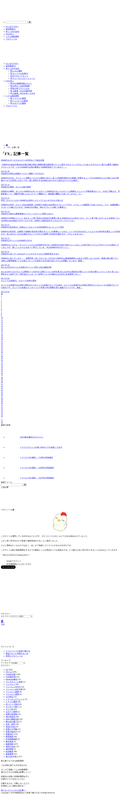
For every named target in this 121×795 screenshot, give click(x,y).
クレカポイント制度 (14, 682)
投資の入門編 (11, 729)
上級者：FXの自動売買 (22, 91)
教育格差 (9, 737)
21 (2, 341)
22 (2, 343)
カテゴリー (5, 616)
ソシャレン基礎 (12, 692)
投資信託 (9, 734)
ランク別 (9, 709)
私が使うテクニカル (21, 88)
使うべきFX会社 (12, 32)
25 (2, 350)
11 (2, 320)
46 (2, 395)
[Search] (29, 22)
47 (2, 397)
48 (2, 399)
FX (7, 670)
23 (2, 346)
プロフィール (11, 39)
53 (2, 410)
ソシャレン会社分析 (14, 689)
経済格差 (9, 751)
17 (2, 333)
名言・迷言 (10, 724)
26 (2, 352)
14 (2, 326)
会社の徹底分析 (12, 719)
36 (2, 373)
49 (2, 401)
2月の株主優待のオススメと (31, 437)
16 (2, 331)
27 (2, 354)
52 (2, 407)
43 (2, 388)
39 (2, 380)
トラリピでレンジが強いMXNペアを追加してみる (41, 447)
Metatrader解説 (11, 679)
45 (2, 392)
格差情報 (9, 744)
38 (2, 378)
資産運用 (9, 754)
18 (2, 335)
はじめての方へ (12, 27)
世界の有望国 (11, 714)
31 (2, 363)
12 (2, 322)
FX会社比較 (11, 674)
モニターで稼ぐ (12, 707)
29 (2, 358)
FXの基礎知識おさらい (22, 83)
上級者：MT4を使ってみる (23, 93)
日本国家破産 (11, 739)
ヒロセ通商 (17, 71)
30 (2, 360)
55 (2, 414)
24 (2, 348)
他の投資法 (10, 717)
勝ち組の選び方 (12, 722)
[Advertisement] (60, 125)
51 (2, 405)
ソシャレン (10, 684)
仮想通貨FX (11, 29)
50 (2, 403)
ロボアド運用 (11, 712)
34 (2, 369)
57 (2, 420)
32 (2, 365)
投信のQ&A (10, 727)
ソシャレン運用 (12, 694)
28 (2, 356)
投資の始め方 (11, 732)
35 (2, 371)
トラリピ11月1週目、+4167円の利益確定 (37, 478)
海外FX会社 (11, 746)
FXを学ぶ (10, 34)
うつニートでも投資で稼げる (18, 651)
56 (2, 416)
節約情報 (9, 749)
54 (2, 412)
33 (2, 367)
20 (2, 339)
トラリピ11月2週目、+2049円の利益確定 (37, 468)
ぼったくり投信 (12, 704)
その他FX (10, 697)
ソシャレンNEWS (13, 687)
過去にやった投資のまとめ (17, 654)
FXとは (9, 672)
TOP (3, 624)
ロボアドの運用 (19, 103)
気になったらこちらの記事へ (13, 790)
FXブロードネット (20, 76)
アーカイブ (5, 663)
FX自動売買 (11, 677)
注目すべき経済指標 (21, 86)
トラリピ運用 (11, 702)
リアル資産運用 (12, 37)
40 (2, 382)
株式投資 (9, 742)
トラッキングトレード (15, 699)
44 (2, 390)
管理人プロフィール (14, 656)
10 (2, 318)
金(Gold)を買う (12, 756)
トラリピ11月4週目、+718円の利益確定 (36, 457)
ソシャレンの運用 (20, 101)
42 (2, 386)
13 (2, 324)
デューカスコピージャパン (23, 78)
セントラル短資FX (20, 73)
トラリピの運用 (19, 98)
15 (2, 328)
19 (2, 337)
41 (2, 384)
